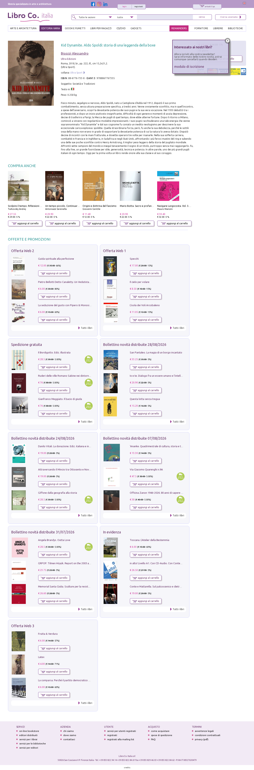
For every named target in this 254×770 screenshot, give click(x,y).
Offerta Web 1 (114, 251)
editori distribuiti (28, 735)
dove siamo (69, 735)
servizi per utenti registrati (121, 731)
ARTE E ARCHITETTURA (23, 28)
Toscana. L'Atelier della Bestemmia (149, 540)
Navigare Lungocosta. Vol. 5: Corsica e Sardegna (184, 206)
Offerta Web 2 (22, 251)
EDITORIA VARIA (50, 28)
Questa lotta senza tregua (145, 399)
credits (127, 767)
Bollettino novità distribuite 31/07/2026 (42, 532)
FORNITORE (201, 28)
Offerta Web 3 (22, 626)
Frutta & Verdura (48, 633)
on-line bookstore (29, 731)
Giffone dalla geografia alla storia (57, 492)
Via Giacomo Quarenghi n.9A (146, 469)
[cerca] (202, 17)
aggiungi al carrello (28, 223)
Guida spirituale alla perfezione (56, 258)
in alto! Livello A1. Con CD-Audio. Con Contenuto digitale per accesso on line (173, 563)
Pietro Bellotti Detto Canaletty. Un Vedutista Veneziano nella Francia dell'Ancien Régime (88, 282)
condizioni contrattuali (207, 735)
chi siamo (68, 731)
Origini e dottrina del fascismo (99, 206)
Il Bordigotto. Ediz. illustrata (54, 352)
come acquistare (160, 731)
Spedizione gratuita (26, 344)
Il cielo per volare (139, 282)
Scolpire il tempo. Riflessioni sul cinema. (30, 206)
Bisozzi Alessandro (75, 53)
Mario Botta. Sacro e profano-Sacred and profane (148, 206)
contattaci (69, 739)
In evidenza (112, 532)
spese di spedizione (161, 735)
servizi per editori (28, 747)
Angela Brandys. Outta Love (54, 540)
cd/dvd (121, 28)
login (124, 7)
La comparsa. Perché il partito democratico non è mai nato (71, 680)
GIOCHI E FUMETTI (75, 28)
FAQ (153, 739)
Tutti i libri (86, 328)
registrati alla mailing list (120, 739)
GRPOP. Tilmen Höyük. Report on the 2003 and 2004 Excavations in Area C (80, 563)
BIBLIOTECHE (235, 28)
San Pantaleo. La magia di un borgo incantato (156, 352)
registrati (138, 7)
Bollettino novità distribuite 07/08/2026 (134, 438)
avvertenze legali (204, 731)
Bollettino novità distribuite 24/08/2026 (42, 438)
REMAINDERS (179, 28)
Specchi (134, 258)
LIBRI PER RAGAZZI (101, 28)
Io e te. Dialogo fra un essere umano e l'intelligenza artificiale (165, 375)
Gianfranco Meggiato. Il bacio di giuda (60, 399)
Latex (41, 657)
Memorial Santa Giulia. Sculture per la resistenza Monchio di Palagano (78, 586)
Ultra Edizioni (68, 59)
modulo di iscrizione (189, 66)
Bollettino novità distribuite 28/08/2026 (134, 344)
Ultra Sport (76, 72)
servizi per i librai (28, 739)
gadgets (136, 28)
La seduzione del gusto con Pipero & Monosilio (65, 305)
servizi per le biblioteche (32, 743)
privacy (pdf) (201, 739)
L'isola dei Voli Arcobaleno (145, 305)
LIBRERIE (218, 28)
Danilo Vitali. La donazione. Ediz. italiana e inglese (66, 446)
